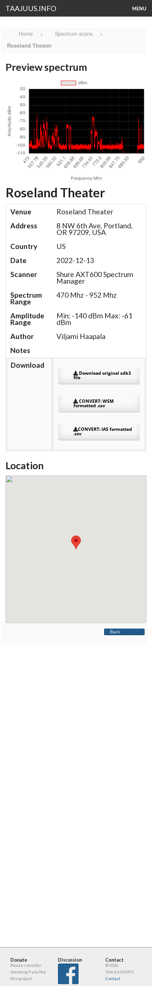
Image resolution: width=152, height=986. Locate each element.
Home (26, 33)
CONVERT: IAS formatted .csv (102, 431)
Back (115, 632)
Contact (112, 978)
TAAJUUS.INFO (31, 8)
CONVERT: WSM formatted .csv (93, 403)
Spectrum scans (74, 33)
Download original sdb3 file (102, 375)
